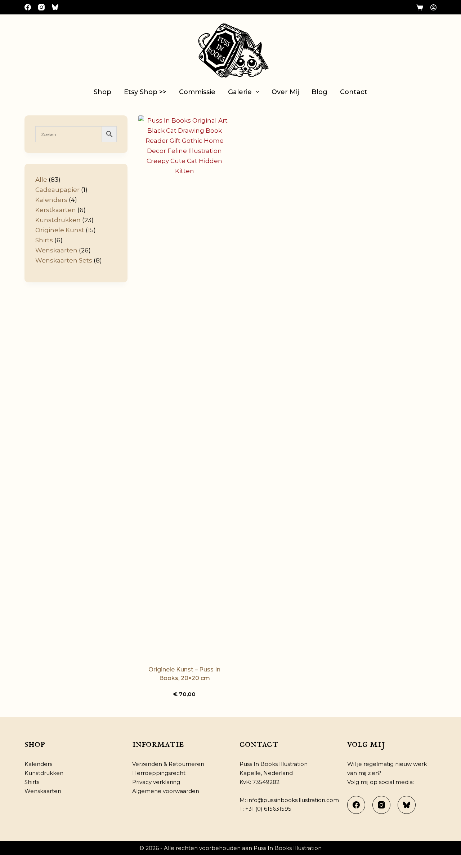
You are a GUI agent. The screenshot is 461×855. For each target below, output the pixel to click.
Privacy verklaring (156, 782)
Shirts (31, 782)
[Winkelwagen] (419, 7)
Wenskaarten (42, 791)
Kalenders (38, 764)
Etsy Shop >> (145, 92)
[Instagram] (41, 7)
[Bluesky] (55, 7)
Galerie (240, 92)
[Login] (433, 7)
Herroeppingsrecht (158, 773)
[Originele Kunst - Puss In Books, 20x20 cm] (184, 385)
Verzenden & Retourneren (168, 764)
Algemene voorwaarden (165, 791)
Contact (353, 92)
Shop (102, 92)
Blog (319, 92)
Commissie (197, 92)
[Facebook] (27, 7)
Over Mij (285, 92)
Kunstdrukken (43, 773)
